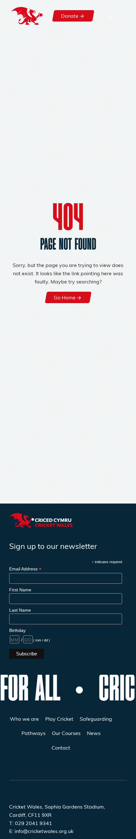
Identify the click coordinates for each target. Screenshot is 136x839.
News (94, 733)
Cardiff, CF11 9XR (30, 814)
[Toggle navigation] (111, 16)
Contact (61, 747)
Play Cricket (59, 718)
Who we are (24, 718)
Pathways (34, 733)
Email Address (25, 569)
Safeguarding (96, 718)
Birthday (17, 630)
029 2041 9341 (33, 823)
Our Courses (66, 733)
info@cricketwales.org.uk (44, 831)
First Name (20, 589)
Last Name (20, 610)
